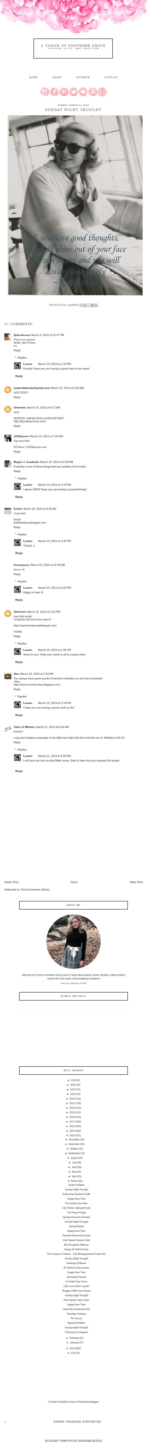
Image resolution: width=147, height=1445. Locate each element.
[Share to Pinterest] (96, 305)
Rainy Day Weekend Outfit (76, 1194)
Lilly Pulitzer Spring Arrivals (76, 1208)
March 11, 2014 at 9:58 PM (54, 755)
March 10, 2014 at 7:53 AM (46, 436)
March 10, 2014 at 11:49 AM (48, 564)
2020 (72, 1108)
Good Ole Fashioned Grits (76, 1309)
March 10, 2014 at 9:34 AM (39, 508)
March (74, 1181)
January (74, 1342)
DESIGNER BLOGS (90, 1440)
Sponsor (83, 78)
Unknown (20, 407)
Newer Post (11, 882)
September (74, 1153)
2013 (72, 1348)
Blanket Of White (76, 1323)
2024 (73, 1089)
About (57, 78)
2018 (72, 1117)
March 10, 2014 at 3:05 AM (67, 387)
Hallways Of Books (76, 1263)
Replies (22, 357)
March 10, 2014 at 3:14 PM (54, 702)
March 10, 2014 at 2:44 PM (36, 673)
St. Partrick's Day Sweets (76, 1267)
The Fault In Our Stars (76, 1203)
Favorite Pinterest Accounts (76, 1235)
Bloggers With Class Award (76, 1290)
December (74, 1139)
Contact (111, 78)
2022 (72, 1098)
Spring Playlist (76, 1226)
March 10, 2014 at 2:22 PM (54, 587)
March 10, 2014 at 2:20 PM (54, 540)
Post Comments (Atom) (35, 889)
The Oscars (76, 1318)
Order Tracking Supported (77, 1421)
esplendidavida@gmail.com (32, 387)
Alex (16, 673)
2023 (73, 1094)
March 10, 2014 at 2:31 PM (54, 649)
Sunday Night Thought (76, 1189)
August (74, 1158)
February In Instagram (76, 1332)
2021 (72, 1103)
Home (33, 78)
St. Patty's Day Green (76, 1281)
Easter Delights (76, 1185)
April (74, 1176)
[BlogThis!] (85, 305)
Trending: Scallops (76, 1314)
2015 (72, 1131)
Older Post (136, 882)
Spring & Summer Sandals (76, 1217)
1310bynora (21, 436)
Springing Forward (76, 1277)
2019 (72, 1112)
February (74, 1338)
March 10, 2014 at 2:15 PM (54, 363)
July (74, 1162)
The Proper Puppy (76, 1212)
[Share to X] (89, 305)
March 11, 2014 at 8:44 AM (52, 726)
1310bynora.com (36, 446)
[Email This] (81, 305)
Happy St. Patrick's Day (76, 1249)
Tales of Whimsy (24, 726)
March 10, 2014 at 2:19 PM (54, 484)
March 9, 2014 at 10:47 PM (47, 335)
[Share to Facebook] (92, 305)
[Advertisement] (33, 853)
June (74, 1167)
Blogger (94, 1402)
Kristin (18, 508)
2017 (72, 1121)
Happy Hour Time (76, 1198)
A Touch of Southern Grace (73, 46)
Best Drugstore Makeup (76, 1244)
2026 (73, 1080)
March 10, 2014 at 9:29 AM (56, 461)
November (74, 1144)
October (74, 1148)
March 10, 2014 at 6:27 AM (43, 407)
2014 (72, 1135)
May (74, 1171)
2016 (72, 1126)
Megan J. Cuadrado (26, 461)
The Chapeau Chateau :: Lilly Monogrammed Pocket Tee (76, 1254)
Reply (17, 350)
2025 (73, 1085)
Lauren (27, 363)
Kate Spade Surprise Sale (76, 1240)
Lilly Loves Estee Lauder (76, 1286)
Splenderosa (22, 335)
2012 (73, 1353)
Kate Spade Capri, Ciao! (76, 1300)
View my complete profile (73, 983)
